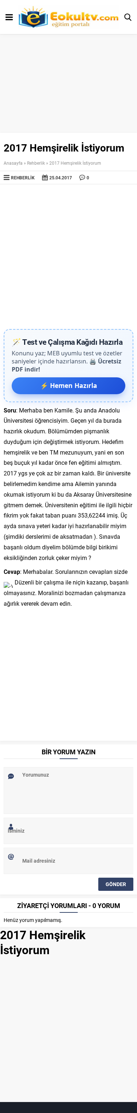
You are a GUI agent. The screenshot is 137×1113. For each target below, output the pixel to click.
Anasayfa (13, 163)
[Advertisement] (68, 256)
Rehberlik (36, 163)
